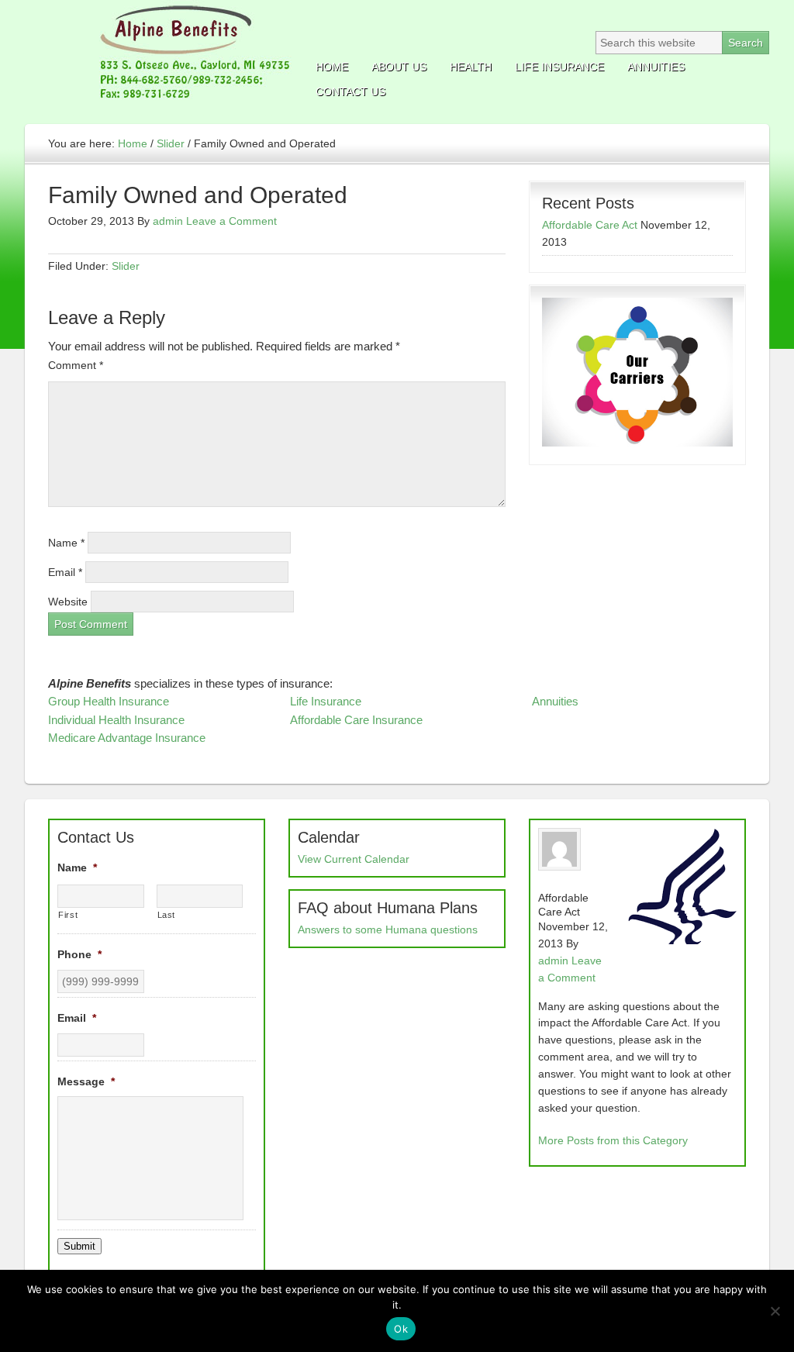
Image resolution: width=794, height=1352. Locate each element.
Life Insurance (325, 701)
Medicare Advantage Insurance (126, 737)
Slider (126, 266)
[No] (774, 1311)
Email (65, 572)
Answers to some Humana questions (388, 929)
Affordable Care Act (589, 225)
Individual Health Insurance (116, 719)
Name (66, 542)
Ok (401, 1329)
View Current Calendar (353, 859)
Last (166, 914)
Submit (79, 1246)
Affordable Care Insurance (356, 719)
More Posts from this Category (613, 1140)
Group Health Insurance (108, 701)
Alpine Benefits (160, 54)
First (68, 914)
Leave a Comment (231, 221)
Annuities (555, 701)
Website (68, 601)
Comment (75, 365)
